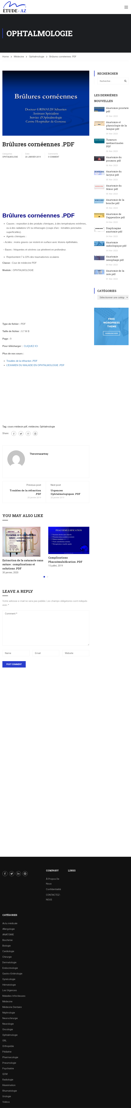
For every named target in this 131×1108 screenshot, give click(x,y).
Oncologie (7, 1029)
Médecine (19, 56)
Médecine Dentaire (12, 1007)
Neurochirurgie (10, 1018)
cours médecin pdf (17, 426)
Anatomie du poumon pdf (114, 159)
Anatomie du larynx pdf (114, 173)
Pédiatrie (7, 1051)
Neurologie (8, 1023)
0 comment (53, 157)
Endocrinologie (10, 968)
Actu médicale (9, 923)
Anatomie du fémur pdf (114, 187)
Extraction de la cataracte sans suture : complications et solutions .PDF (22, 564)
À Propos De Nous (52, 881)
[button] (44, 577)
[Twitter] (21, 433)
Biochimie (7, 940)
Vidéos (6, 1102)
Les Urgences (9, 990)
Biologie (6, 945)
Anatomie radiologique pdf (116, 244)
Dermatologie (9, 962)
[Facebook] (13, 433)
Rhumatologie (9, 1090)
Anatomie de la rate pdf (115, 272)
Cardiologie (8, 951)
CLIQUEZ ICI (31, 346)
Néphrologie (8, 1012)
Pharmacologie (10, 1057)
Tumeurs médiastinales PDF (114, 143)
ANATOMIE (8, 934)
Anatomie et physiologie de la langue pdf (116, 125)
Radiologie (7, 1079)
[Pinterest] (28, 433)
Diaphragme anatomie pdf (114, 230)
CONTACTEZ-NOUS (53, 897)
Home (5, 56)
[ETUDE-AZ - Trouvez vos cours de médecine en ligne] (14, 7)
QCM (5, 1074)
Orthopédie (8, 1046)
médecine (33, 426)
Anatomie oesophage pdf (115, 258)
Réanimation (8, 1085)
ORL (4, 1040)
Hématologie (9, 984)
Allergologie (8, 929)
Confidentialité (53, 889)
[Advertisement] (45, 185)
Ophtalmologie (36, 56)
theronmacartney (39, 454)
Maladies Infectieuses (13, 995)
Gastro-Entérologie (12, 973)
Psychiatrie (8, 1068)
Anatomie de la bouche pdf (115, 201)
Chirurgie (7, 956)
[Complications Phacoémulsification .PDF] (68, 540)
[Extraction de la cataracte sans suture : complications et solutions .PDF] (21, 541)
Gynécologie (8, 979)
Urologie (6, 1096)
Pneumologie (9, 1062)
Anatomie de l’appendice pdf (115, 215)
